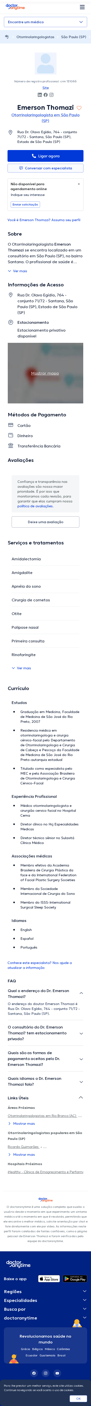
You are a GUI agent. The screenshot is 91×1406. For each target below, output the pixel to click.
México (50, 1349)
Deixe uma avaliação (45, 522)
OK (78, 1398)
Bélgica (37, 1349)
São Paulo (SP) (73, 37)
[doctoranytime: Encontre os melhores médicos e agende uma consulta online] (7, 37)
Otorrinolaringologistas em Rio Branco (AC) (42, 1116)
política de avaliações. (35, 506)
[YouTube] (57, 1373)
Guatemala (48, 1355)
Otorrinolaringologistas (35, 37)
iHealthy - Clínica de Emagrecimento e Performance (49, 1172)
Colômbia (63, 1349)
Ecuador (32, 1355)
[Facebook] (34, 1373)
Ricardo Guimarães (24, 1147)
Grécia (25, 1349)
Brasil (62, 1355)
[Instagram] (46, 1373)
